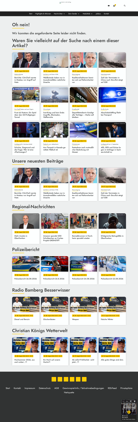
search (125, 6)
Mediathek (86, 13)
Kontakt (106, 13)
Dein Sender (72, 13)
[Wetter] (119, 6)
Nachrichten (58, 13)
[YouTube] (25, 6)
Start (30, 13)
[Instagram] (22, 6)
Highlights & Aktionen (43, 13)
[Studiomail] (29, 6)
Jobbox (98, 13)
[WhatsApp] (14, 6)
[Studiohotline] (33, 6)
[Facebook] (18, 6)
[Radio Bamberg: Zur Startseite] (69, 6)
